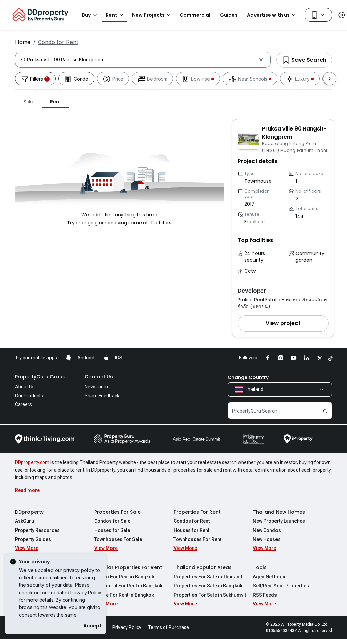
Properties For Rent (197, 511)
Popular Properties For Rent (128, 567)
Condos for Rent (192, 521)
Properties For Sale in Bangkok (208, 585)
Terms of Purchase (168, 627)
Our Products (29, 395)
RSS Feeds (265, 595)
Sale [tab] (28, 101)
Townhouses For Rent (197, 539)
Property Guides (33, 539)
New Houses (267, 539)
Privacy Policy (85, 592)
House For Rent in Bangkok (124, 595)
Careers (23, 404)
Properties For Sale (117, 511)
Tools (260, 567)
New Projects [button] (148, 15)
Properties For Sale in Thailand (208, 576)
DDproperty (29, 511)
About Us (25, 387)
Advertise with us (268, 15)
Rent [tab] (55, 101)
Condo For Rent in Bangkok (124, 576)
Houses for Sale (112, 530)
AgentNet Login (270, 576)
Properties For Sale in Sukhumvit (210, 595)
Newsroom (96, 387)
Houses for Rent (191, 530)
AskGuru (24, 521)
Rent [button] (111, 15)
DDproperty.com (32, 462)
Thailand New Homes (279, 511)
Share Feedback (102, 395)
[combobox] (141, 59)
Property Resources (37, 530)
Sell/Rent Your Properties (281, 585)
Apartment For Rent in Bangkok (128, 585)
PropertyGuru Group (40, 376)
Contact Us (99, 376)
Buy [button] (86, 15)
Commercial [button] (195, 15)
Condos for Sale (112, 521)
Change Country (248, 377)
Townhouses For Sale (118, 539)
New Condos (267, 530)
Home (22, 42)
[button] (283, 323)
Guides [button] (229, 15)
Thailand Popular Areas (203, 567)
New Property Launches (279, 521)
